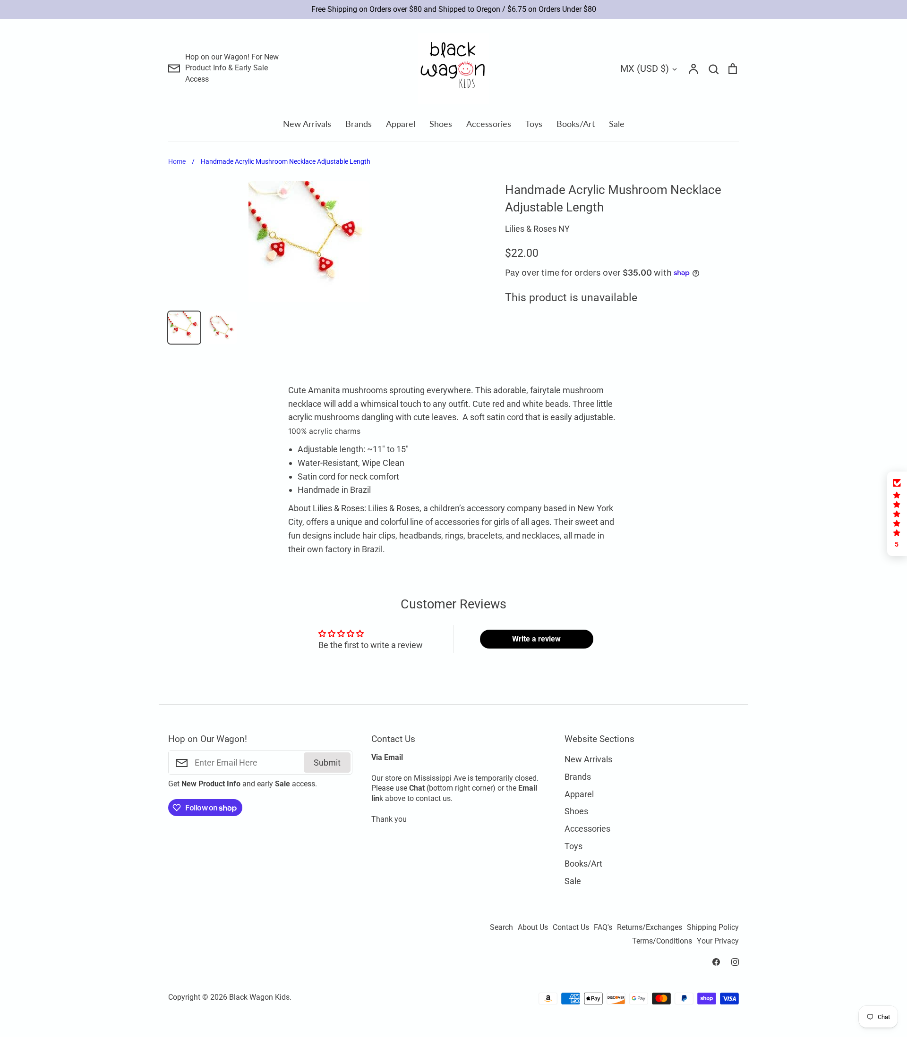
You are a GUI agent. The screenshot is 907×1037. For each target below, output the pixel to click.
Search (501, 927)
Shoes (440, 123)
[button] (897, 514)
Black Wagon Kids (259, 997)
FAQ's (603, 927)
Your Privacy (718, 941)
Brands (358, 123)
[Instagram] (735, 962)
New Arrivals (307, 123)
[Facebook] (716, 962)
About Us (533, 927)
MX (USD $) (644, 68)
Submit (327, 762)
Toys (533, 123)
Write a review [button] (536, 638)
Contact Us (571, 927)
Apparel (400, 123)
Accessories (488, 123)
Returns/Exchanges (649, 927)
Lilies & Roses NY (537, 229)
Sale (617, 123)
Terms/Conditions (662, 941)
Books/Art (575, 123)
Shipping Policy (713, 927)
